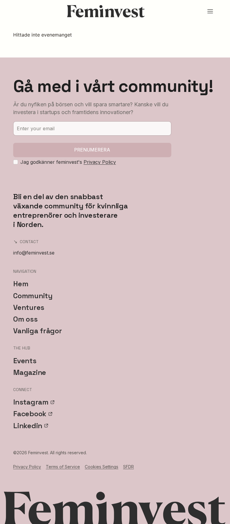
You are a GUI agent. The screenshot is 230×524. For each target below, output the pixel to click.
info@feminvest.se (34, 253)
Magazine (29, 372)
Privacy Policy (100, 162)
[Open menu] (210, 11)
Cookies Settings (101, 466)
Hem (20, 283)
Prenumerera (92, 150)
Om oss (25, 319)
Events (25, 360)
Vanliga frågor (37, 330)
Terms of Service (63, 466)
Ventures (28, 307)
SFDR (128, 466)
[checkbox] (15, 162)
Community (32, 295)
